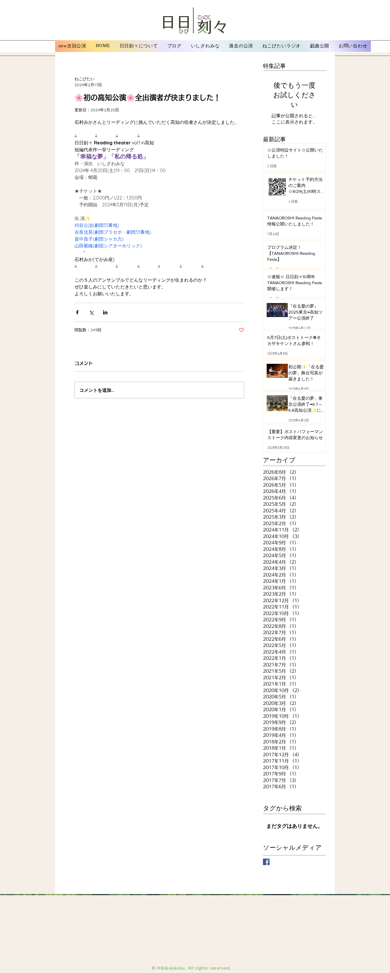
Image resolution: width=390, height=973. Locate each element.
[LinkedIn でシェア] (105, 312)
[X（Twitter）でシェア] (91, 312)
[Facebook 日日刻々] (266, 862)
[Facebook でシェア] (77, 312)
